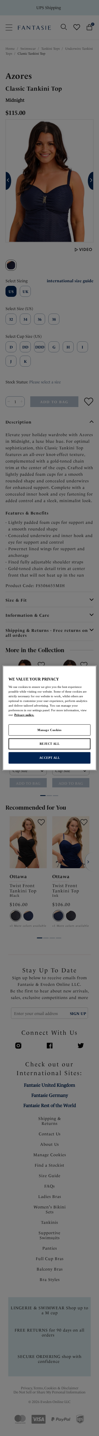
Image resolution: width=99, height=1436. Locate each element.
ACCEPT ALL (49, 757)
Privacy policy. (24, 714)
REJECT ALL (50, 743)
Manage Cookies (49, 729)
